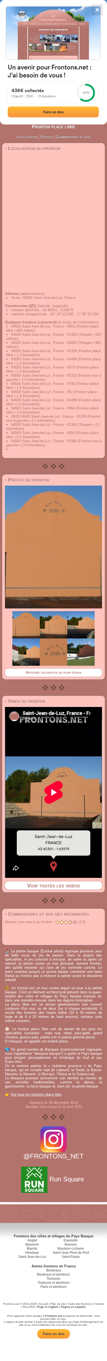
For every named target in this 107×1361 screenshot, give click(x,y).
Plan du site (58, 1303)
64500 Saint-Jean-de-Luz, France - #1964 (44, 441)
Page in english (47, 1306)
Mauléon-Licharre (70, 1248)
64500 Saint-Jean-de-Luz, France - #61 (42, 392)
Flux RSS (29, 1306)
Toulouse (53, 1278)
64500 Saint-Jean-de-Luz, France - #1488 (44, 400)
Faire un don (53, 1334)
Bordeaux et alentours (53, 1274)
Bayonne (32, 1244)
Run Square (66, 1179)
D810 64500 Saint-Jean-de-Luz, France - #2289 (48, 416)
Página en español (73, 1306)
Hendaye (32, 1253)
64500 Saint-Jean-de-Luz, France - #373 (43, 367)
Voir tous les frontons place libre (35, 1094)
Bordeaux (53, 1270)
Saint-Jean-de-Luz (32, 1257)
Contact (99, 1303)
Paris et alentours (54, 1287)
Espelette (71, 1240)
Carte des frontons (80, 1303)
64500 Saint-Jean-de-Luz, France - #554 (43, 433)
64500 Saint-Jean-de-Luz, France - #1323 (44, 375)
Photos (46, 137)
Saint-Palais (71, 1257)
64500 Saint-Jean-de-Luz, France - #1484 (44, 359)
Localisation (26, 137)
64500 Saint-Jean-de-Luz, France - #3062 (44, 343)
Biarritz (32, 1248)
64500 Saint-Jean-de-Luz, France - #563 (43, 326)
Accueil (43, 1303)
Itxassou (70, 1244)
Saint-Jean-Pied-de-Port (71, 1253)
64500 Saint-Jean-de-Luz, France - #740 (43, 384)
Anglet (32, 1240)
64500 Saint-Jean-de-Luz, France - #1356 (44, 425)
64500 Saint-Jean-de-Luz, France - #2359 (44, 351)
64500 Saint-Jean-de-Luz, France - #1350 (44, 334)
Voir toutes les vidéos (53, 885)
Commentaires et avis (73, 137)
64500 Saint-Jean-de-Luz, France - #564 (43, 408)
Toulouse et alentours (54, 1283)
